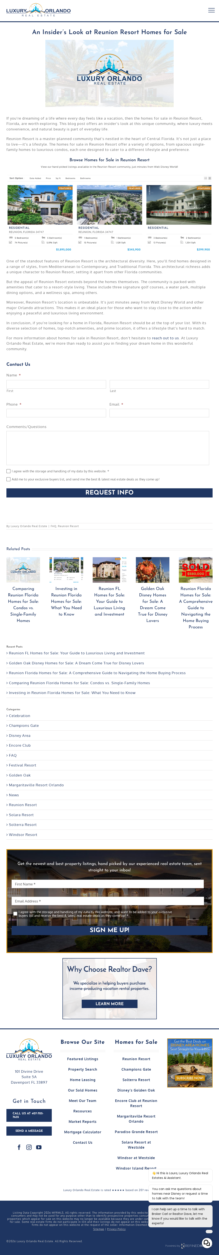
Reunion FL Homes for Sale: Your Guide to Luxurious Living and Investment (70, 602)
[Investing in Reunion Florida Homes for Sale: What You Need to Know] (27, 570)
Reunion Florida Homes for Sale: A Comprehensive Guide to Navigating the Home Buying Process (156, 608)
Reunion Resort (68, 526)
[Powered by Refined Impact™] (189, 1243)
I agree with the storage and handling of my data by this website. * (60, 471)
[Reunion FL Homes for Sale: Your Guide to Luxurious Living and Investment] (70, 570)
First (10, 391)
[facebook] (19, 1147)
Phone (14, 404)
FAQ (53, 526)
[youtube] (39, 1147)
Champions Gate (24, 725)
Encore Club (20, 745)
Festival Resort (22, 765)
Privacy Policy (116, 1229)
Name (13, 375)
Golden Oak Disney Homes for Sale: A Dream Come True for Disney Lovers (76, 663)
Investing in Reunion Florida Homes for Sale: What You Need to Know (27, 602)
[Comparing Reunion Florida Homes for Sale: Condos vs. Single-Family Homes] (200, 570)
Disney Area (20, 735)
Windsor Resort (23, 834)
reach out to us (165, 338)
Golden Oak (20, 775)
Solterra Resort (23, 824)
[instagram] (29, 1147)
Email (116, 404)
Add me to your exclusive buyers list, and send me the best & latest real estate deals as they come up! (86, 479)
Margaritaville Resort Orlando (36, 785)
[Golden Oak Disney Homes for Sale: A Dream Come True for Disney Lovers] (113, 570)
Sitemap (98, 1229)
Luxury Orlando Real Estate (29, 526)
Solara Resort (21, 815)
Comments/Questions (26, 426)
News (14, 795)
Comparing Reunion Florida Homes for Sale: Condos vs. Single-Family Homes (79, 683)
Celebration (19, 715)
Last (113, 391)
